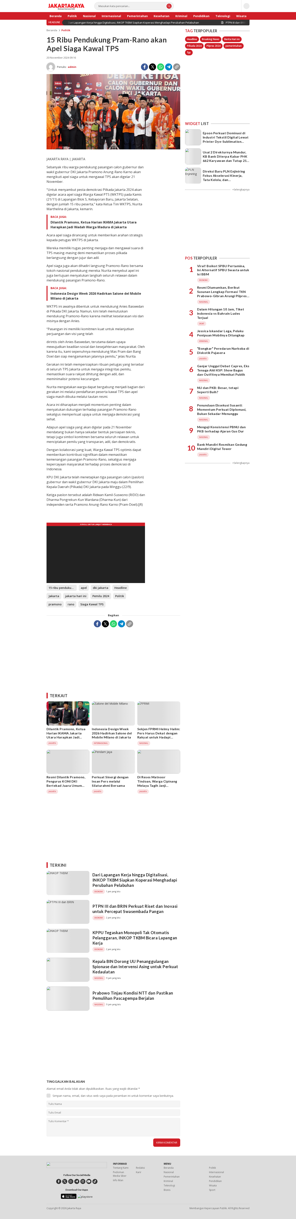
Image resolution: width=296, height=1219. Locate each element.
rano (71, 604)
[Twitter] (152, 66)
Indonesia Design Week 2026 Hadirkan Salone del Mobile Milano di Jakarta (96, 296)
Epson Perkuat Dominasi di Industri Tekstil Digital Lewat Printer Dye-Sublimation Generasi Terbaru (225, 139)
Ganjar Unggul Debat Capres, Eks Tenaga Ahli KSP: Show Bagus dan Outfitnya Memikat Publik (223, 370)
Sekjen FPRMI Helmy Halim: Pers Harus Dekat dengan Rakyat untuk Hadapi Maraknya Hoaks (158, 735)
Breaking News (210, 39)
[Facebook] (144, 66)
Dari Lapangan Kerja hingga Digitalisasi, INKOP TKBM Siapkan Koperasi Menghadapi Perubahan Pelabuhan (134, 880)
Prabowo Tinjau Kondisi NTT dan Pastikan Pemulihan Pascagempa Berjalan (132, 996)
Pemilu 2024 (100, 596)
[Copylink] (176, 66)
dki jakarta (100, 588)
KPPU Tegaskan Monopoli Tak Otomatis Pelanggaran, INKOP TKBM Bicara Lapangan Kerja (134, 937)
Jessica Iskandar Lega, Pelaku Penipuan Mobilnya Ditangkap (221, 333)
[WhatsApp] (160, 66)
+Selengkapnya (240, 189)
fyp (189, 52)
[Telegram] (168, 66)
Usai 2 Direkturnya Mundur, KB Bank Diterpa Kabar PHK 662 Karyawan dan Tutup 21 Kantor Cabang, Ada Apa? (225, 158)
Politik (65, 30)
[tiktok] (94, 1181)
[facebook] (58, 1181)
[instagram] (82, 1181)
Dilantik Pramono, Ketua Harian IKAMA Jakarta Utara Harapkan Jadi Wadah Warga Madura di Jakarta (94, 224)
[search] (169, 6)
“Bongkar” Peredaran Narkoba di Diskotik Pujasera (223, 350)
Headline (120, 588)
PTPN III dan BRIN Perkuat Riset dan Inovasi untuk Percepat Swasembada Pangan (135, 909)
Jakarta (54, 596)
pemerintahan (234, 46)
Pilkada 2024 (194, 46)
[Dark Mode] (246, 6)
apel (84, 588)
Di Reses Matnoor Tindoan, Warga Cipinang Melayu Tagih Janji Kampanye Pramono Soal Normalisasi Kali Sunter (157, 785)
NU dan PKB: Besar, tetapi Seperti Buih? (217, 390)
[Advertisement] (113, 658)
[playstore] (85, 1196)
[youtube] (88, 1181)
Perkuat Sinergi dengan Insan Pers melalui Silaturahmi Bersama (110, 781)
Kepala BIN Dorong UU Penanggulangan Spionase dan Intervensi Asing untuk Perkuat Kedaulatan (135, 966)
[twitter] (64, 1181)
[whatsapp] (70, 1181)
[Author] (51, 67)
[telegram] (76, 1181)
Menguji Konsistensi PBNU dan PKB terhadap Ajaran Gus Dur (221, 429)
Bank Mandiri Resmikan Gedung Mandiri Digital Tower (222, 447)
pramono (55, 604)
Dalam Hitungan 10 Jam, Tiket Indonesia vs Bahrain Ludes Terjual (220, 313)
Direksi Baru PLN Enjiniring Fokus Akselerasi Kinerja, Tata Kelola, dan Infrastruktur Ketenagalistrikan (224, 179)
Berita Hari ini (232, 39)
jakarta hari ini (75, 596)
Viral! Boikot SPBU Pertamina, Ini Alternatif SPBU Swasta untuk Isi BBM (223, 270)
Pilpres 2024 (213, 46)
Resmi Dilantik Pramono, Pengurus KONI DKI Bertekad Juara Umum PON (66, 783)
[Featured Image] (113, 148)
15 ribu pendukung (62, 588)
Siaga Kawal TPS (91, 604)
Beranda (52, 30)
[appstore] (68, 1198)
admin (72, 67)
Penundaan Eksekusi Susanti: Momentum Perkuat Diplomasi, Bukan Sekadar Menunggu (221, 409)
